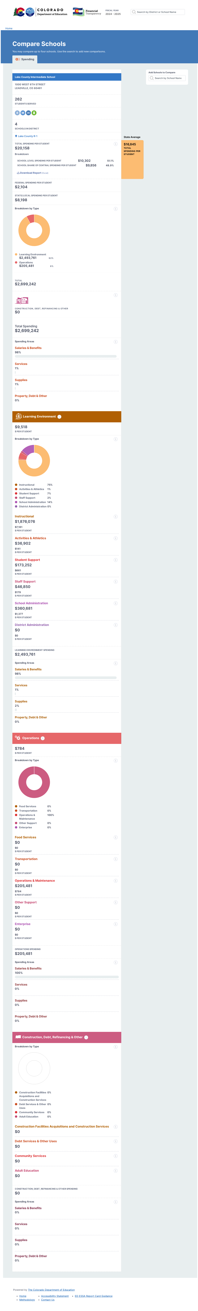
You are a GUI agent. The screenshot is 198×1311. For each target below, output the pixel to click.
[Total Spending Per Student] (116, 144)
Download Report (33, 172)
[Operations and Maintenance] (116, 881)
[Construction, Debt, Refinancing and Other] (116, 295)
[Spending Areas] (116, 663)
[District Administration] (116, 625)
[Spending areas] (116, 342)
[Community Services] (116, 1156)
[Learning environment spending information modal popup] (59, 417)
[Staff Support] (116, 581)
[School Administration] (116, 603)
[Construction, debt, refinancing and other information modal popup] (86, 1037)
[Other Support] (116, 902)
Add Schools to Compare (161, 72)
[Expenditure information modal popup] (116, 209)
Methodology (27, 1299)
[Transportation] (116, 859)
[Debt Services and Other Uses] (116, 1141)
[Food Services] (116, 837)
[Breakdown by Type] (116, 760)
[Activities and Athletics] (116, 538)
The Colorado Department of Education (51, 1289)
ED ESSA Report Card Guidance (93, 1296)
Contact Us (47, 1299)
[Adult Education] (116, 1171)
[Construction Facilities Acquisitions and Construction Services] (116, 1127)
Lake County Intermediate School (35, 76)
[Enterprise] (116, 924)
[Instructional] (116, 516)
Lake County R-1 (27, 136)
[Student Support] (116, 560)
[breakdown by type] (116, 439)
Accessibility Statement (55, 1296)
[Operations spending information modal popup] (42, 738)
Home (8, 28)
